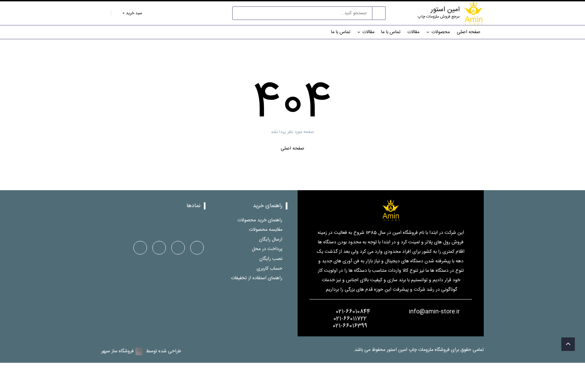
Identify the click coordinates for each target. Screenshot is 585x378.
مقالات (413, 32)
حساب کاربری (269, 268)
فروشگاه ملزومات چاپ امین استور (419, 350)
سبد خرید (131, 13)
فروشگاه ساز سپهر (117, 351)
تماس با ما (390, 32)
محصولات (440, 32)
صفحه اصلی (468, 32)
